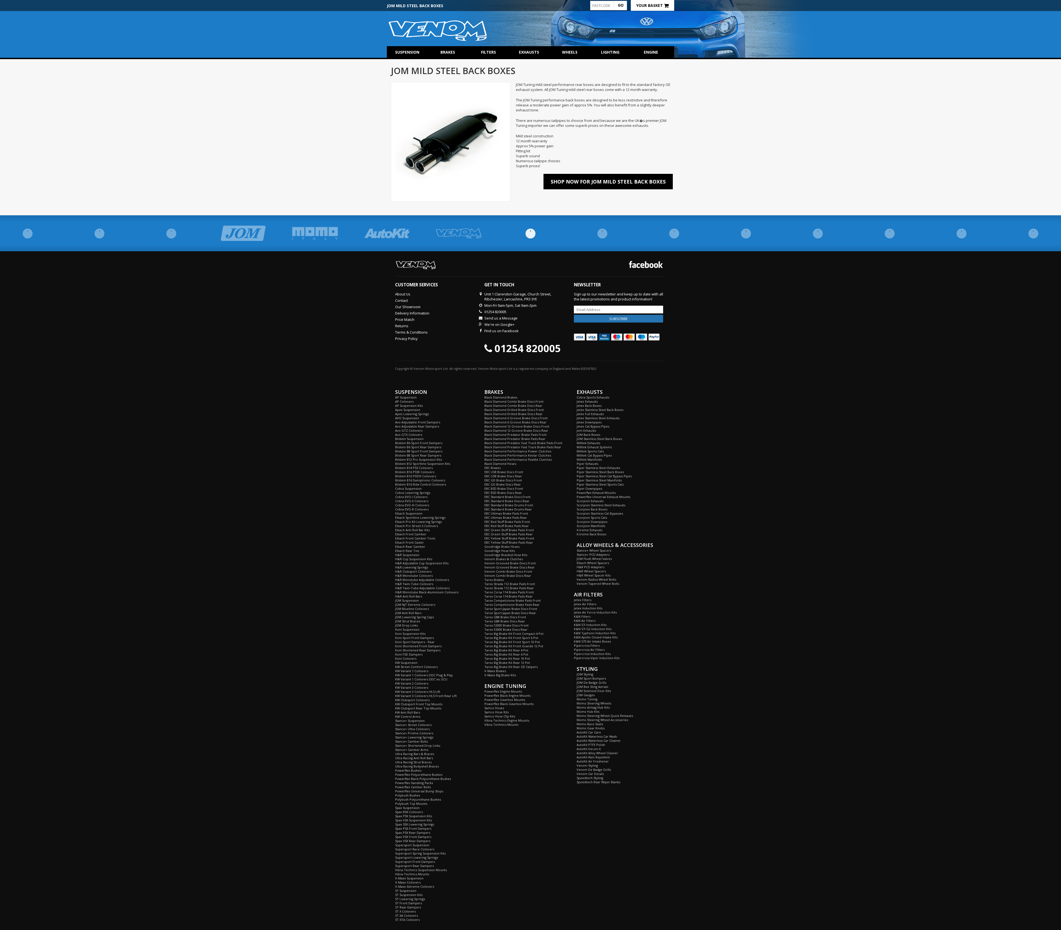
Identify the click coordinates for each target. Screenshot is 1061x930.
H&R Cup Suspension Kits (413, 559)
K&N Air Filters (584, 621)
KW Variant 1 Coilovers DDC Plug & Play (424, 675)
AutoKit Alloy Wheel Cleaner (597, 753)
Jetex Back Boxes (589, 406)
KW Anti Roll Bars (407, 712)
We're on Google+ (499, 324)
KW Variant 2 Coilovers (411, 683)
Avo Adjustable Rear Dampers (417, 426)
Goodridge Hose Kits (499, 551)
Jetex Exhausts (587, 401)
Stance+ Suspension (410, 721)
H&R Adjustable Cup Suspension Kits (421, 563)
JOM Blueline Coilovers (412, 609)
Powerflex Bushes (408, 770)
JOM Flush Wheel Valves (594, 559)
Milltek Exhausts (588, 443)
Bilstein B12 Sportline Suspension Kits (422, 464)
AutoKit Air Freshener (593, 761)
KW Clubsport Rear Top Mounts (418, 708)
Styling (407, 64)
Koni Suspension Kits (410, 634)
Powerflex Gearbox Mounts (504, 700)
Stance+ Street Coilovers (413, 725)
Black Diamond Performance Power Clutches (517, 451)
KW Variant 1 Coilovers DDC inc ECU (421, 679)
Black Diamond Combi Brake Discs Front (513, 401)
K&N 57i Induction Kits (590, 625)
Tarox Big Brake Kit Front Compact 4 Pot (513, 634)
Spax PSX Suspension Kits (413, 816)
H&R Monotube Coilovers (414, 575)
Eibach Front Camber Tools (415, 538)
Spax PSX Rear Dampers (412, 833)
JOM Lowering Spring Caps (414, 617)
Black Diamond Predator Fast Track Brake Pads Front (523, 443)
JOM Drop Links (406, 625)
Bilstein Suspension (409, 439)
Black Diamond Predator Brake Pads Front (515, 435)
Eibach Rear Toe (407, 551)
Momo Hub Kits (588, 711)
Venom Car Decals (590, 774)
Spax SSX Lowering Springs (414, 824)
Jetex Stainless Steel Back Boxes (600, 410)
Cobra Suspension (408, 488)
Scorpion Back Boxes (592, 509)
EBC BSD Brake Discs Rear (503, 493)
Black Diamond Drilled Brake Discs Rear (513, 414)
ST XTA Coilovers (407, 920)
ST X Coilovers (405, 911)
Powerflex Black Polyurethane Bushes (423, 779)
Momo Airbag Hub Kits (593, 707)
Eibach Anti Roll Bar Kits (412, 530)
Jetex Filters (582, 600)
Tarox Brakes (494, 580)
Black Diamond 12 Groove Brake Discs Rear (516, 430)
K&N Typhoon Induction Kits (595, 633)
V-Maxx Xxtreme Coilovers (414, 886)
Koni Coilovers (405, 658)
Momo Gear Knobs (591, 728)
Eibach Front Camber (410, 534)
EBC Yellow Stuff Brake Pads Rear (508, 542)
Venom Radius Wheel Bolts (596, 579)
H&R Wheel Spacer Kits (594, 575)
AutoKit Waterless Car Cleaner (599, 740)
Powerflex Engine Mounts (503, 691)
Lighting (610, 52)
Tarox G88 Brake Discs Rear (504, 621)
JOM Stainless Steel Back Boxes (599, 439)
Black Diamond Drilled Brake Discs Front (514, 410)
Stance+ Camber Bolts (411, 741)
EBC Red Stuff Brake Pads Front (507, 522)
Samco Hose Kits (496, 712)
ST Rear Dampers (408, 907)
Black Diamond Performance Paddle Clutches (518, 459)
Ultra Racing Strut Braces (413, 762)
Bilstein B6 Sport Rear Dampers (418, 447)
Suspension (407, 52)
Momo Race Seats (590, 724)
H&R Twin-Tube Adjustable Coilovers (422, 588)
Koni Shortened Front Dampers (418, 646)
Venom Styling (587, 765)
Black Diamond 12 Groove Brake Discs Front (516, 426)
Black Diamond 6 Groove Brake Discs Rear (515, 422)
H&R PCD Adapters (590, 567)
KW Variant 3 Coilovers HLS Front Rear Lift (426, 696)
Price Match (404, 319)
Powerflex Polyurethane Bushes (418, 774)
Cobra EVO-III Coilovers (412, 505)
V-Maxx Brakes (495, 671)
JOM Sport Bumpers (591, 678)
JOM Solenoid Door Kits (594, 691)
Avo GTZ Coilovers (408, 430)
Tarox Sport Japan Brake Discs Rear (510, 613)
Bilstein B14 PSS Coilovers (414, 468)
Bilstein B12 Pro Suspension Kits (418, 459)
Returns (401, 325)
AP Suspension (406, 397)
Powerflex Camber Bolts (413, 787)
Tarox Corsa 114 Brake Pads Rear (508, 596)
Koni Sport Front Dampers (414, 638)
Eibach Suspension (408, 513)
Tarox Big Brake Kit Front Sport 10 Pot (512, 642)
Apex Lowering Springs (412, 414)
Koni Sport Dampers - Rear (415, 642)
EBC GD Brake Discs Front (503, 480)
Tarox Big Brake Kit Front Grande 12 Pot (513, 646)
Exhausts (529, 52)
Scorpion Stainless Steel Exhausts (601, 505)
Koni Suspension (407, 629)
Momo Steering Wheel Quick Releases (605, 716)
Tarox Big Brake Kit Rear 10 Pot (507, 658)
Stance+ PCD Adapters (593, 554)
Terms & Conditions (411, 332)
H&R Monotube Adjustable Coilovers (422, 580)
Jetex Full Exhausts (590, 414)
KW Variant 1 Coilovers (411, 671)
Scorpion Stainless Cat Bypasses (600, 513)
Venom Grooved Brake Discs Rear (509, 567)
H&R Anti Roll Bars (408, 596)
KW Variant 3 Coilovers (411, 687)
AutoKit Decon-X (589, 749)
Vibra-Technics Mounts (412, 874)
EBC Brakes (492, 468)
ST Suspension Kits (408, 895)
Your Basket (650, 5)
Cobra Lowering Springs (412, 493)
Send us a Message (501, 318)
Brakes (447, 52)
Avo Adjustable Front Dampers (417, 422)
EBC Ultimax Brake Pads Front (506, 513)
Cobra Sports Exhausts (593, 397)
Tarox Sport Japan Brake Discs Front (510, 609)
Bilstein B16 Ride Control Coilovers (420, 484)
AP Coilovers (404, 401)
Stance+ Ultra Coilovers (412, 729)
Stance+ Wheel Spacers (594, 550)
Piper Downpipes (589, 488)
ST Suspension (405, 891)
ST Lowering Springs (410, 899)
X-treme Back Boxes (591, 534)
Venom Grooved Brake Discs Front (510, 563)
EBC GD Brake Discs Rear (502, 484)
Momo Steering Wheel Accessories (602, 720)
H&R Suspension (407, 555)
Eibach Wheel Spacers (593, 563)
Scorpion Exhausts (590, 501)
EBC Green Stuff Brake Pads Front (509, 530)
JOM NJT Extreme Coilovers (415, 604)
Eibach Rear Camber (410, 546)
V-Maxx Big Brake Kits (500, 675)
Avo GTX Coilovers (408, 435)
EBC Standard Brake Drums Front (508, 505)
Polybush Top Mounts (411, 803)
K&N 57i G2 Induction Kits (592, 629)
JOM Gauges (586, 695)
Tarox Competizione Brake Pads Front (512, 600)
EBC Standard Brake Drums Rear (508, 509)
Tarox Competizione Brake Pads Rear (512, 604)
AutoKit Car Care (589, 732)
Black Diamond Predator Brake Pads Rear (514, 439)
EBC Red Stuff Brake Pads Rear (506, 526)
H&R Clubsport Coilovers (413, 571)
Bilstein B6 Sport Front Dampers (418, 443)
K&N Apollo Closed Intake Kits (596, 637)
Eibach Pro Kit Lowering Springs (418, 522)
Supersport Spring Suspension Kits (420, 853)
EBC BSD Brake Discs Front (503, 488)
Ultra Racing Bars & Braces (414, 754)
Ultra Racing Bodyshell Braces (417, 766)
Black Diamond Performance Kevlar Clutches (517, 455)
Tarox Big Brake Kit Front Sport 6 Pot (511, 638)
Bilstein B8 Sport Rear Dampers (418, 455)
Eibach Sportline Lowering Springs (420, 517)
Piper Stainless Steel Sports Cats (600, 484)
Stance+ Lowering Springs (414, 737)
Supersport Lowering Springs (416, 857)
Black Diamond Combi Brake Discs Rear (513, 406)
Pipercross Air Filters (589, 650)
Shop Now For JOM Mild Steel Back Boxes (608, 181)
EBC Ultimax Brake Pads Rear (505, 517)
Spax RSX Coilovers (409, 812)
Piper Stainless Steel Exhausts (598, 468)
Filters (488, 52)
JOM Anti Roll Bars (408, 613)
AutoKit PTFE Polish (591, 745)
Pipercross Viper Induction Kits (596, 658)
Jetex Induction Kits (588, 608)
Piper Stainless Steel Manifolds (599, 480)
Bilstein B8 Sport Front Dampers (418, 451)
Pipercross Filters (587, 645)
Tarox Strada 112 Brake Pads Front (509, 584)
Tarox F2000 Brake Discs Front (506, 625)
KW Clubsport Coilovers (412, 700)
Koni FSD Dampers (408, 654)
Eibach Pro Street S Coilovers (416, 526)
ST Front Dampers (408, 903)
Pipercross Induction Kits (592, 654)
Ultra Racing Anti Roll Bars (414, 758)
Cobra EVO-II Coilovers (411, 501)
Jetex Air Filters (585, 604)
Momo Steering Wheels (594, 703)
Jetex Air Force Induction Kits (595, 612)
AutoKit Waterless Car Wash (597, 736)
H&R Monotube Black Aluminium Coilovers (426, 592)
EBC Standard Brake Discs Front (507, 497)
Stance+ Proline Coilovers (414, 733)
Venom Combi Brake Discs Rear (507, 575)
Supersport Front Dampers (415, 862)
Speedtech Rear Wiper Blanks (598, 782)
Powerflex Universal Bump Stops (419, 791)
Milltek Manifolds (589, 459)
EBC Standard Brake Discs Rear (506, 501)
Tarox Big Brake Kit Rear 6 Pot (506, 654)
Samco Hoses (494, 708)
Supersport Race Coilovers (414, 849)
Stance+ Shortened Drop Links (417, 745)
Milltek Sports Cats (590, 451)
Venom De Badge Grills (594, 769)
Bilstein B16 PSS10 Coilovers (415, 476)
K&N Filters (582, 616)
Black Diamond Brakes (500, 397)
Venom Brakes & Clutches (503, 559)
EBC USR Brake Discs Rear (503, 476)
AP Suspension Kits (409, 406)
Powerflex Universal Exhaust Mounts (603, 497)
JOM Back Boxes (588, 435)
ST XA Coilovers (406, 915)
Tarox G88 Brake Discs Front (505, 617)
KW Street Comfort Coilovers (416, 667)
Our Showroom (408, 306)
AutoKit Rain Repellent (593, 757)
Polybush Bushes (407, 795)
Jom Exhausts (586, 430)
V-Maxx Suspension (409, 878)
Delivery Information (412, 313)
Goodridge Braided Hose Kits (505, 555)
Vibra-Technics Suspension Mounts (421, 870)
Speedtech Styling (590, 778)
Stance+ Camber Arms (411, 750)
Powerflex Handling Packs (414, 783)
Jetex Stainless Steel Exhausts (598, 418)
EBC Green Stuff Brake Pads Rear (508, 534)
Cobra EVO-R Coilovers (412, 509)
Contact (401, 300)
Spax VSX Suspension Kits (413, 820)
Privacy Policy (406, 338)
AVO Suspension (407, 418)
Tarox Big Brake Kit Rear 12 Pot (507, 663)
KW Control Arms (407, 716)
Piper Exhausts (587, 464)
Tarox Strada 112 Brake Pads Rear (509, 588)
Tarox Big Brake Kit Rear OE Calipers (511, 667)
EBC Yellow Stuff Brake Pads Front (509, 538)
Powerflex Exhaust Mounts (596, 493)
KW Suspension (406, 663)
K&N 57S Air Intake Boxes (592, 641)
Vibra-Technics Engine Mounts (506, 720)
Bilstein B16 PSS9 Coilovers (414, 472)
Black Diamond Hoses (500, 464)
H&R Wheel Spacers (591, 571)
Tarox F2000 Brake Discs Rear (505, 629)
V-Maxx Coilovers (408, 882)
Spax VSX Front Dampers (413, 837)
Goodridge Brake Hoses (501, 546)
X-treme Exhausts (589, 530)
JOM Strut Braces (407, 621)
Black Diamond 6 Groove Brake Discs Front (516, 418)
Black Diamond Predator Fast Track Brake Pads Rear (522, 447)
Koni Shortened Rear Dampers (417, 650)
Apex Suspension (407, 410)
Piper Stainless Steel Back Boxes (600, 472)
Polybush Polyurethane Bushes (418, 799)
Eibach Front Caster (409, 542)
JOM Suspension (407, 600)
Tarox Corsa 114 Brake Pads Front (509, 592)
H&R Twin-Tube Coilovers (414, 584)
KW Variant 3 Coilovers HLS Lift (417, 692)
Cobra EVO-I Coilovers (411, 497)
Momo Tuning (587, 699)
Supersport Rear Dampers (414, 866)
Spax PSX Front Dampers (413, 828)
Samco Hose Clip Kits (499, 716)
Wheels (569, 52)
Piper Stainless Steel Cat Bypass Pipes (604, 476)
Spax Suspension (407, 808)
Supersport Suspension (412, 845)
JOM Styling (585, 674)
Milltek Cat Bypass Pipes (594, 455)
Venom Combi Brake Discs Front (508, 571)
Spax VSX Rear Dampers (412, 841)
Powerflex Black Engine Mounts (507, 695)
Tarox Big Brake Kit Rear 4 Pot (506, 650)
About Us (402, 294)
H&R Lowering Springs (411, 567)
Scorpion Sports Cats (592, 517)
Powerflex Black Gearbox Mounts (509, 704)
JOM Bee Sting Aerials (592, 687)
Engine (651, 52)
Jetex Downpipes (589, 422)
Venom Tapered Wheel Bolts (598, 583)
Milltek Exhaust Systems (594, 447)
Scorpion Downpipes (592, 522)
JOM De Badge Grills (591, 682)
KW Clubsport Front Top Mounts (418, 704)
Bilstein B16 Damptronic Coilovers (420, 480)
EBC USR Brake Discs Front (503, 472)
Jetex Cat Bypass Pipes (593, 426)
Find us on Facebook (501, 330)
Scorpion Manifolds (591, 526)
